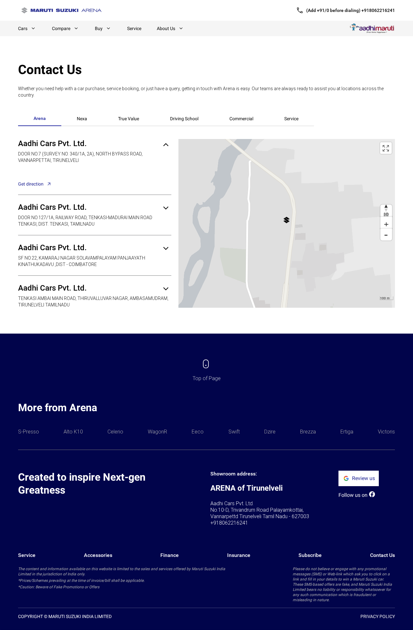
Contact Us (382, 555)
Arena (40, 118)
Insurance (238, 555)
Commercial (241, 118)
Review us (363, 478)
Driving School (184, 118)
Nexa (82, 118)
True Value (128, 118)
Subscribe (310, 555)
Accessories (98, 555)
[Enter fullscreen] (386, 148)
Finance (169, 555)
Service (134, 28)
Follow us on (353, 495)
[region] (286, 223)
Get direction (31, 184)
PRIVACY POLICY (377, 616)
